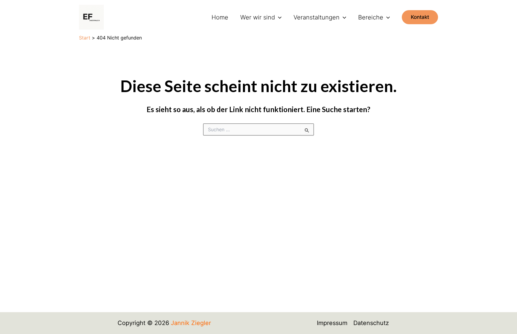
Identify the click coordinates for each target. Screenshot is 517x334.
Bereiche (370, 17)
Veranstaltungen (317, 17)
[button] (278, 17)
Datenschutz (371, 323)
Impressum (332, 323)
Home (220, 17)
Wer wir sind (257, 17)
